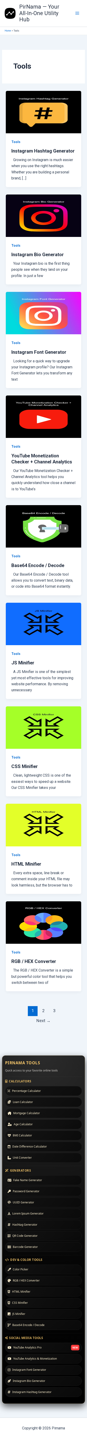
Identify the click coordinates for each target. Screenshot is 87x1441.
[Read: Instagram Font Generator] (43, 313)
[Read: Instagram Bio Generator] (43, 215)
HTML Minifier (26, 864)
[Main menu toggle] (77, 13)
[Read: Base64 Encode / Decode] (43, 526)
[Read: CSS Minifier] (43, 727)
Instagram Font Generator (38, 352)
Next (43, 1020)
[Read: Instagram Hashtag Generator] (43, 111)
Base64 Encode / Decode (37, 565)
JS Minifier (22, 663)
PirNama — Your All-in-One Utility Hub (39, 13)
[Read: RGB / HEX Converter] (43, 922)
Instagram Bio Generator (37, 254)
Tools (15, 142)
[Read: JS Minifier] (43, 624)
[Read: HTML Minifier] (43, 825)
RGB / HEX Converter (33, 961)
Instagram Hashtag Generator (43, 151)
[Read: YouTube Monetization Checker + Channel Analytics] (43, 416)
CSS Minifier (24, 766)
